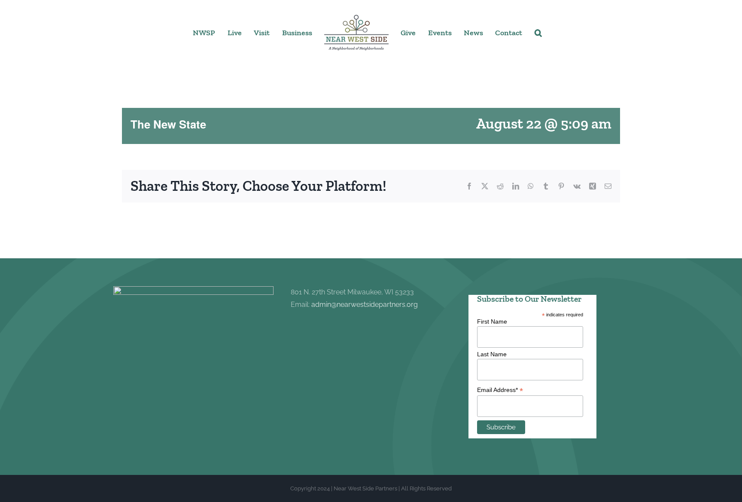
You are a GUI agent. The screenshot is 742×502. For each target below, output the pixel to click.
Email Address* (500, 390)
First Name (492, 321)
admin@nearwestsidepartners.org (364, 304)
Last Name (492, 354)
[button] (530, 32)
